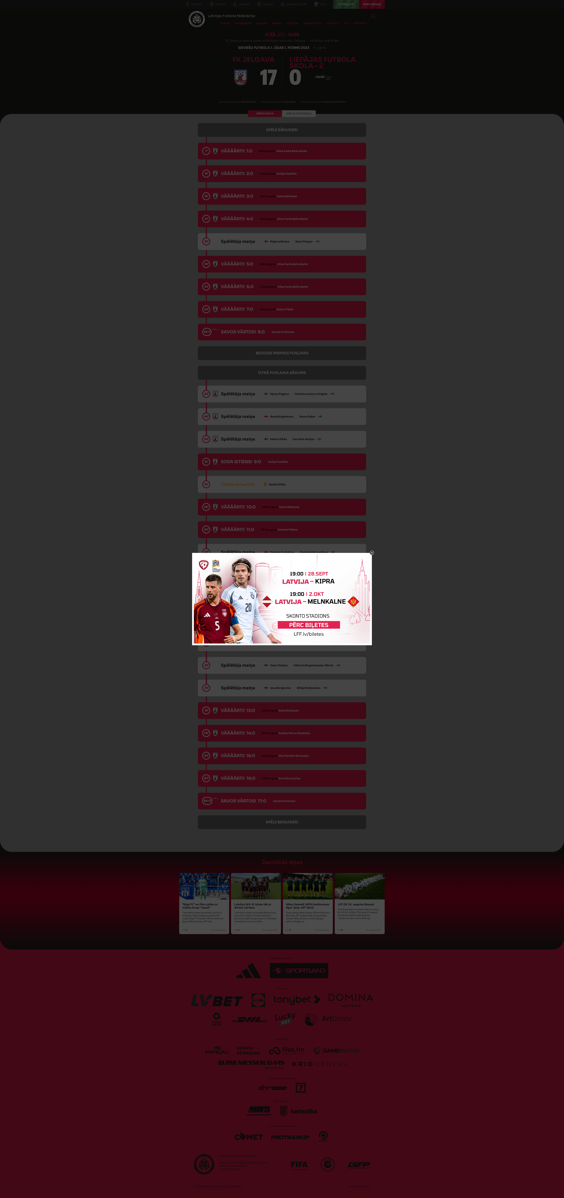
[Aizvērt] (372, 553)
